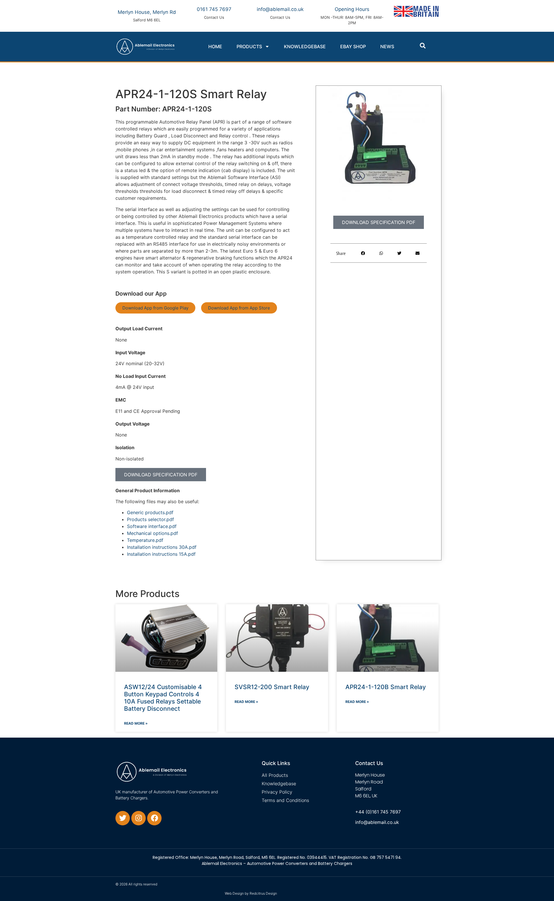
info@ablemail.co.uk (280, 9)
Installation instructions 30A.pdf (161, 547)
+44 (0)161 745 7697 (378, 812)
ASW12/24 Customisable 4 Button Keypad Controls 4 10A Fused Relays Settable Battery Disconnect (163, 697)
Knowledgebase (305, 46)
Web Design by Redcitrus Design (251, 893)
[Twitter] (122, 818)
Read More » (136, 723)
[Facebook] (154, 818)
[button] (422, 45)
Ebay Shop (353, 46)
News (387, 46)
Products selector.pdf (150, 519)
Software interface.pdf (152, 526)
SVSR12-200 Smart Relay (272, 687)
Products (249, 46)
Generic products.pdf (150, 512)
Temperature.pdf (145, 540)
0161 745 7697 (214, 9)
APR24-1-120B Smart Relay (385, 687)
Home (215, 46)
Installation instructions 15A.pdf (161, 554)
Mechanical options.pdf (152, 533)
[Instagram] (138, 818)
